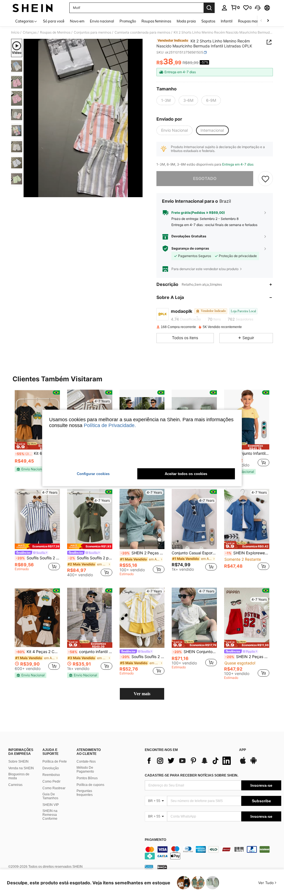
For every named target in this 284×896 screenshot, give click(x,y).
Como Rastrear (53, 788)
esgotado (205, 178)
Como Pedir (51, 781)
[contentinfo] (213, 852)
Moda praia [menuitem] (186, 21)
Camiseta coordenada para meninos (142, 32)
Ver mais (142, 693)
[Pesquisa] (209, 7)
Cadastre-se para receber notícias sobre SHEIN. (191, 775)
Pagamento (155, 840)
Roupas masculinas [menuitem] (254, 21)
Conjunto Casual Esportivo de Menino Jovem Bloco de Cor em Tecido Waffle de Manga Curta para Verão (194, 553)
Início (15, 32)
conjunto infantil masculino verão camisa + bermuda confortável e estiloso (90, 651)
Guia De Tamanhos (50, 796)
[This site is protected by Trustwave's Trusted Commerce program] (149, 867)
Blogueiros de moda (18, 776)
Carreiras (15, 785)
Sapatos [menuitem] (208, 21)
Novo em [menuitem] (77, 21)
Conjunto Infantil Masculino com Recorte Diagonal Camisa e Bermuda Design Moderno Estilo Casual (247, 453)
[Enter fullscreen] (138, 193)
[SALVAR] (265, 178)
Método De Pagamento (85, 769)
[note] (37, 446)
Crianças (30, 32)
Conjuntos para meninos (92, 32)
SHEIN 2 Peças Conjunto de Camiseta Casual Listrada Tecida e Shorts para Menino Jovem (247, 656)
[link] (235, 7)
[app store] (243, 763)
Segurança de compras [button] (190, 248)
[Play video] (83, 118)
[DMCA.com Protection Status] (162, 867)
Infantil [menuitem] (226, 21)
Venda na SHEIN (21, 768)
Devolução (50, 768)
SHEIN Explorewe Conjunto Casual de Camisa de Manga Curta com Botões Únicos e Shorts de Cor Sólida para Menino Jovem (247, 553)
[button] (257, 7)
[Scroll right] (268, 21)
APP (242, 750)
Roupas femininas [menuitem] (156, 21)
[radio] (165, 100)
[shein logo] (32, 8)
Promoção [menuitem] (128, 21)
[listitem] (37, 433)
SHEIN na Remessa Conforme (49, 815)
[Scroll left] (261, 21)
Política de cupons (90, 785)
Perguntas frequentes (85, 793)
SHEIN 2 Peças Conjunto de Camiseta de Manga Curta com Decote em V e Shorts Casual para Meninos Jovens (143, 553)
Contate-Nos (86, 761)
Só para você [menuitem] (53, 21)
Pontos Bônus (87, 778)
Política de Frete (54, 761)
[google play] (253, 763)
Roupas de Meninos (55, 32)
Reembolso (51, 775)
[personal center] (224, 7)
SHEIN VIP (50, 805)
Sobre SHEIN (18, 761)
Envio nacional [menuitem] (102, 21)
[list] (189, 761)
